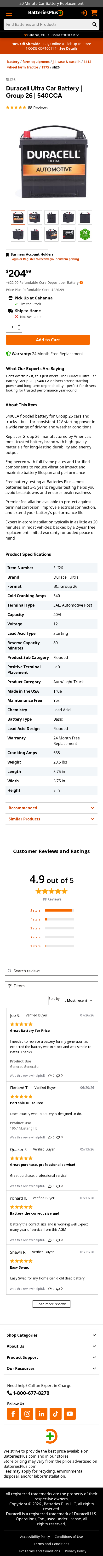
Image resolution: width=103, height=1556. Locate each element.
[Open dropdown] (81, 282)
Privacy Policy (75, 1551)
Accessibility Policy (35, 1536)
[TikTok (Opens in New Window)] (56, 1414)
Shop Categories (22, 1335)
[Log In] (83, 13)
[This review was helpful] (50, 1075)
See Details (68, 48)
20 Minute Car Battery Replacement (51, 3)
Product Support (22, 1357)
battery (13, 61)
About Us (15, 1346)
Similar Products (24, 819)
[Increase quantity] (19, 325)
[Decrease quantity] (19, 329)
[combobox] (73, 1000)
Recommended (23, 808)
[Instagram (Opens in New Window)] (27, 1414)
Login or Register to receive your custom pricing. (45, 259)
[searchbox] (56, 971)
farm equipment (36, 61)
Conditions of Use (69, 1536)
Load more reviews (52, 1304)
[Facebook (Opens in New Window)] (13, 1414)
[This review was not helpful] (58, 1075)
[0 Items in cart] (94, 13)
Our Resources (20, 1368)
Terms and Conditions (51, 1544)
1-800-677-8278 (31, 1393)
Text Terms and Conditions (38, 1551)
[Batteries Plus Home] (46, 13)
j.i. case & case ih (66, 61)
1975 (45, 67)
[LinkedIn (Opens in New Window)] (41, 1414)
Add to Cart (48, 340)
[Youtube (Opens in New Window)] (70, 1414)
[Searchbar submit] (94, 24)
